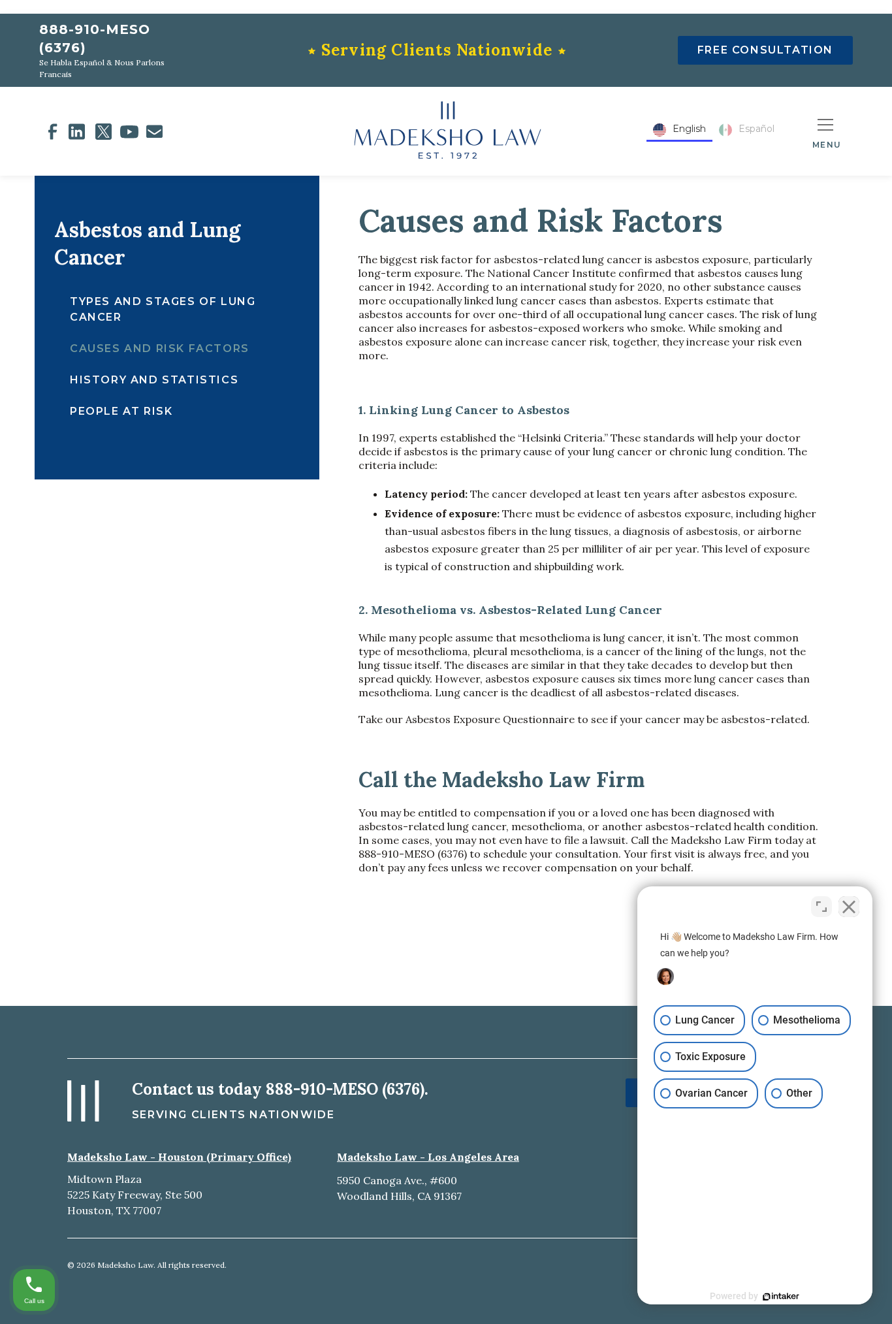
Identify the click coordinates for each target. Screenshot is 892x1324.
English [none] (689, 129)
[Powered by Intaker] (781, 1296)
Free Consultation (765, 50)
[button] (827, 131)
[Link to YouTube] (129, 131)
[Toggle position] (821, 906)
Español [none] (756, 129)
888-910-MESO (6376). (347, 1089)
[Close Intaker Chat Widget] (848, 906)
